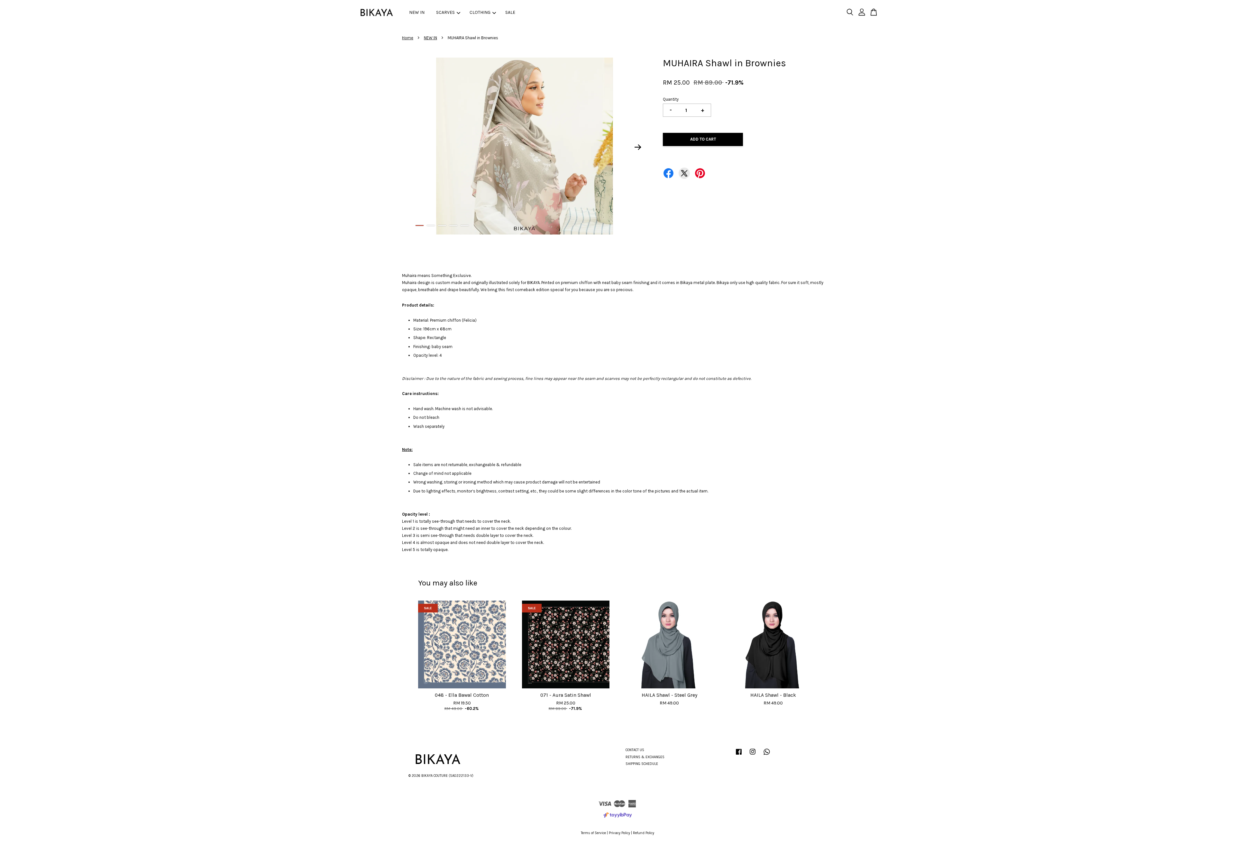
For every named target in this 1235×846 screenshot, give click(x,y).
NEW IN (417, 12)
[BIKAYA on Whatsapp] (766, 755)
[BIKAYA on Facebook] (738, 755)
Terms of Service (593, 833)
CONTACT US (635, 750)
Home (407, 37)
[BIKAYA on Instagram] (752, 755)
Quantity (671, 99)
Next (638, 147)
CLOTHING (480, 12)
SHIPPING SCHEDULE (642, 764)
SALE (510, 12)
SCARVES (445, 12)
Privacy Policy (619, 833)
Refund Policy (643, 833)
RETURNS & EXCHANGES (645, 757)
